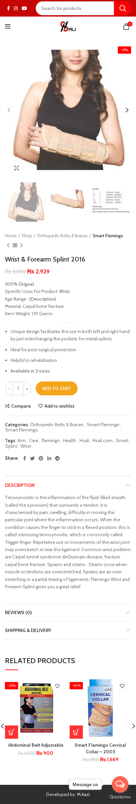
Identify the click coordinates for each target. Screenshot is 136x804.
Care (33, 440)
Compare (21, 406)
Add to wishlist (60, 406)
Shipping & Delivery (28, 630)
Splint (11, 446)
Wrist (25, 446)
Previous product (8, 245)
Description (20, 485)
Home (11, 235)
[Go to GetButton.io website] (120, 797)
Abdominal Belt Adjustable (35, 745)
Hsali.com (102, 440)
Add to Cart (56, 388)
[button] (76, 732)
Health (69, 440)
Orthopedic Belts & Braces (62, 235)
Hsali (84, 440)
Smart (122, 440)
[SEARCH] (122, 8)
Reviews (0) (18, 612)
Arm (21, 440)
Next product (21, 245)
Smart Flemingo (108, 235)
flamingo (51, 440)
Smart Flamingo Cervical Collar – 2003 (100, 748)
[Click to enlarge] (16, 168)
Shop (27, 235)
